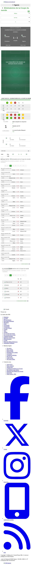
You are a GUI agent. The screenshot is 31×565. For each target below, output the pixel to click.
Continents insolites (8, 336)
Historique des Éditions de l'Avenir (15, 371)
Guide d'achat (10, 358)
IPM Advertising (8, 339)
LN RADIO (6, 325)
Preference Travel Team (9, 337)
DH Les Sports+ (7, 320)
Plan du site (9, 356)
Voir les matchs (24, 263)
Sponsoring (9, 372)
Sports (16, 5)
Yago (5, 330)
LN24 (5, 324)
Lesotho (21, 174)
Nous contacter (10, 366)
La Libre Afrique (8, 328)
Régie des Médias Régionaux (11, 341)
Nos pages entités (11, 359)
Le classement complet (21, 300)
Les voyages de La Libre (9, 335)
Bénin (21, 185)
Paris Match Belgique (9, 321)
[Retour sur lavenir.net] (15, 2)
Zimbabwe (7, 41)
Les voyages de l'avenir (9, 333)
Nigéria (24, 41)
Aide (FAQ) (9, 364)
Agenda (5, 332)
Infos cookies (10, 349)
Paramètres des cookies (12, 352)
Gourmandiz (7, 326)
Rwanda (13, 187)
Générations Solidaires (9, 343)
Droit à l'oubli (10, 351)
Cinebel (5, 329)
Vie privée (9, 348)
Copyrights (9, 354)
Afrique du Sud (23, 187)
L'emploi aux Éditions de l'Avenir (15, 368)
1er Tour (15, 17)
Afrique (15, 13)
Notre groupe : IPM (11, 374)
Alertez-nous (10, 367)
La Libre (6, 318)
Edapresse (6, 317)
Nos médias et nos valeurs (13, 370)
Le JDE (5, 340)
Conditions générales (12, 355)
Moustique (6, 322)
